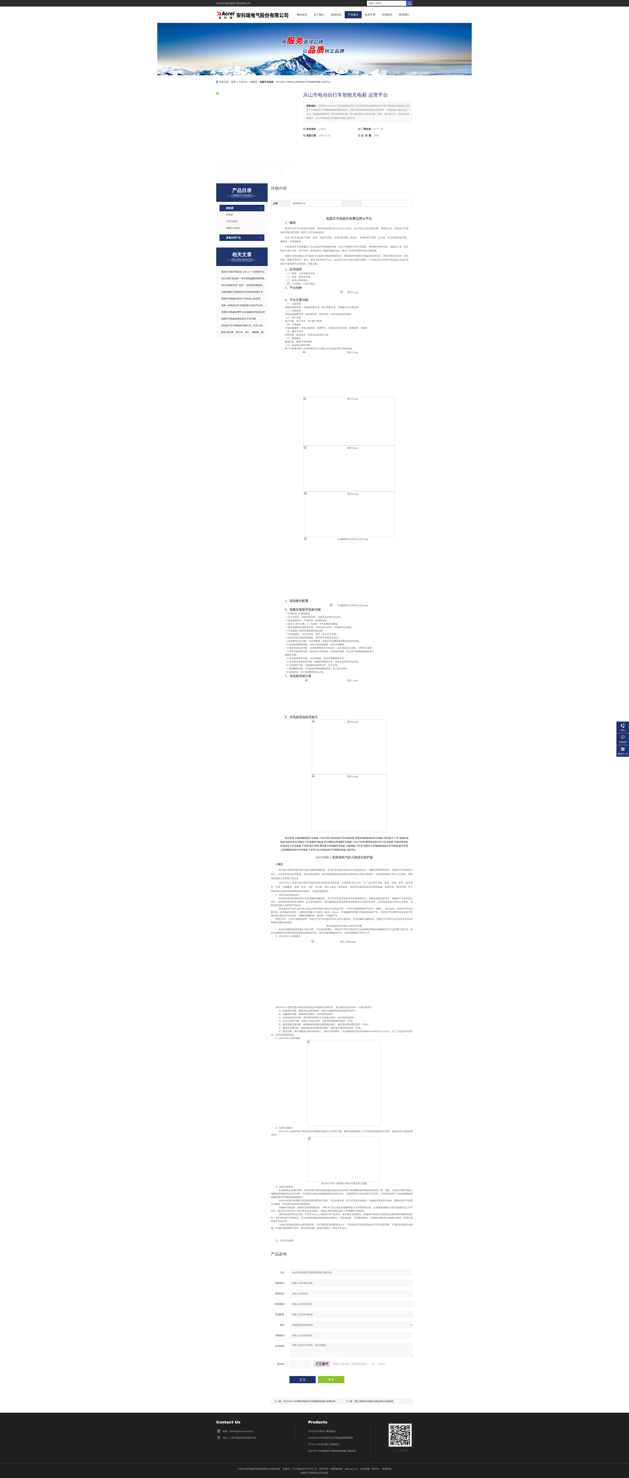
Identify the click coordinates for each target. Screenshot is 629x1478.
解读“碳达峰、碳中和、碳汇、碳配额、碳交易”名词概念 (244, 332)
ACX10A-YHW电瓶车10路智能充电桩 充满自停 (332, 1451)
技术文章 (370, 14)
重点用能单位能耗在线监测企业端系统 (374, 1401)
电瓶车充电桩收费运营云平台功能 (238, 318)
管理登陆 (386, 1469)
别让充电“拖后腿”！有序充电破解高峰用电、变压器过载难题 (244, 278)
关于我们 (319, 14)
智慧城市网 (336, 1469)
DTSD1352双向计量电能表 (322, 1431)
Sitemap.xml (351, 1469)
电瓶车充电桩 (233, 228)
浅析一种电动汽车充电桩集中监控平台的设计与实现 (244, 305)
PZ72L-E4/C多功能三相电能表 (323, 1444)
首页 (233, 82)
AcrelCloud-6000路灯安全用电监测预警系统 (330, 1437)
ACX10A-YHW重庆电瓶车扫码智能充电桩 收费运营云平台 (312, 1401)
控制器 (229, 214)
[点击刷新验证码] (322, 1364)
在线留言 (387, 14)
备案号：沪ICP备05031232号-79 (300, 1469)
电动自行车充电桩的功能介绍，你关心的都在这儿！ (244, 325)
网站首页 (302, 14)
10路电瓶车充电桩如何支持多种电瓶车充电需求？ (244, 292)
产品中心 (243, 82)
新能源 (253, 82)
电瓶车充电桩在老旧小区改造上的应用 (240, 298)
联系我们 (404, 14)
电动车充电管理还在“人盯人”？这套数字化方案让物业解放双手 (244, 271)
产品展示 (353, 14)
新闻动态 (336, 14)
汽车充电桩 (232, 221)
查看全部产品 (233, 237)
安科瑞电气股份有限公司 (238, 3)
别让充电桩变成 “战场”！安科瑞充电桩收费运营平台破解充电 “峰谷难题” (244, 285)
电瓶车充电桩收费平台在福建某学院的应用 (243, 312)
